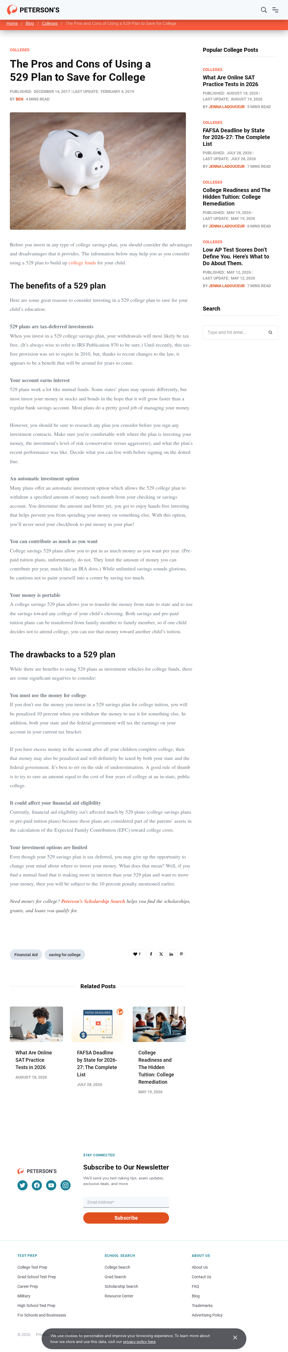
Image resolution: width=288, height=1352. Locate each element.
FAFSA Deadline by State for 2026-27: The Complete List (236, 137)
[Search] (264, 10)
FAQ (195, 1286)
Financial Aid (26, 954)
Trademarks (202, 1305)
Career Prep (27, 1286)
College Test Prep (32, 1267)
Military (23, 1296)
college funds (82, 262)
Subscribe (126, 1218)
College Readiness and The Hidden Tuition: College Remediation (156, 1067)
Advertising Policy (207, 1315)
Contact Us (201, 1277)
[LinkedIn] (171, 953)
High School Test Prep (36, 1305)
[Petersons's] (33, 9)
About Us (200, 1267)
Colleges (50, 23)
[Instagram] (65, 1185)
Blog (30, 23)
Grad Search (115, 1277)
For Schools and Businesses (41, 1315)
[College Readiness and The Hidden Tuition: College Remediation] (159, 1024)
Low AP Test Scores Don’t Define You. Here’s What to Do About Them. (236, 256)
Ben (19, 99)
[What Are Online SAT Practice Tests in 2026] (36, 1024)
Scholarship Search (121, 1286)
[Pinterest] (181, 953)
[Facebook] (151, 953)
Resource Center (119, 1296)
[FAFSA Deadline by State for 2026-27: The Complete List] (98, 1024)
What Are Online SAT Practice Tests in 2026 (33, 1060)
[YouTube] (51, 1185)
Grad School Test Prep (36, 1277)
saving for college (65, 954)
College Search (117, 1267)
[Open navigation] (275, 10)
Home (12, 23)
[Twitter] (161, 953)
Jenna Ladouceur (227, 106)
